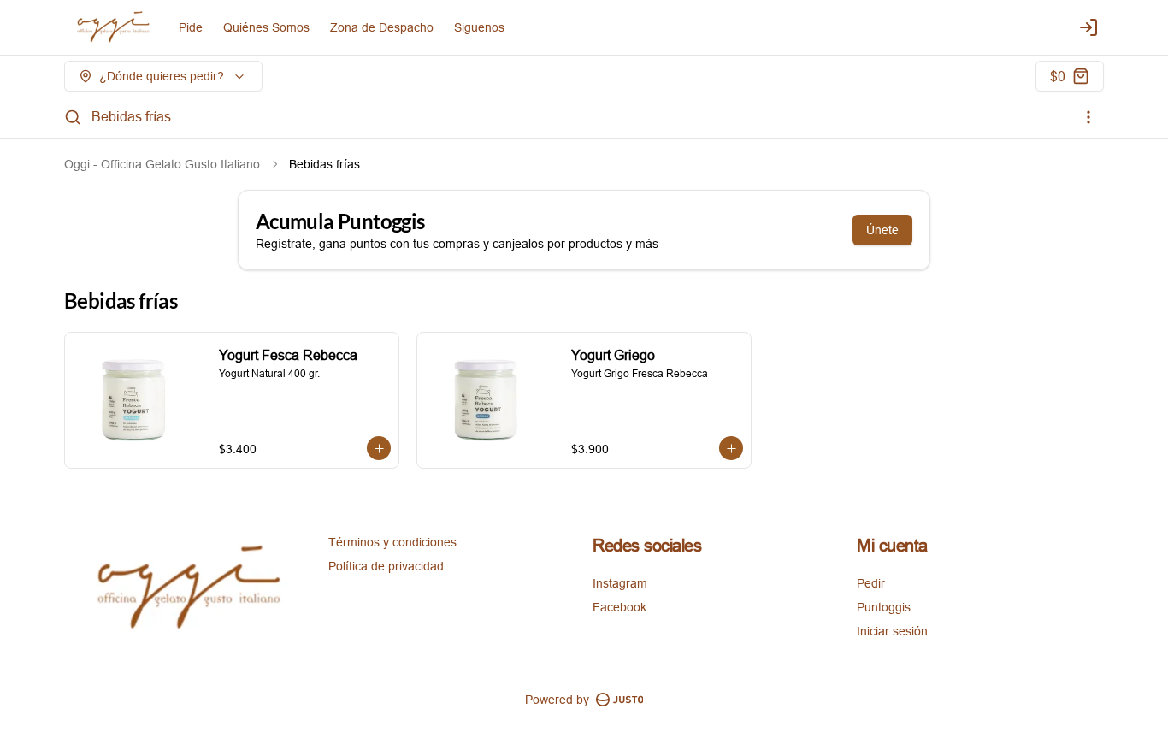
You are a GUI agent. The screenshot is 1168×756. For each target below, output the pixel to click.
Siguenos (479, 27)
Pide (191, 27)
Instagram (620, 583)
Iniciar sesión (892, 631)
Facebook (619, 607)
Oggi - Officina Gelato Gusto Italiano (162, 164)
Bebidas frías (131, 116)
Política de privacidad (386, 566)
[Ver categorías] (1088, 117)
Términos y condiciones (392, 542)
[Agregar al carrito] (379, 448)
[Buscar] (72, 117)
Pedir (871, 583)
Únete (882, 230)
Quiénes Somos (266, 27)
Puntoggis (884, 607)
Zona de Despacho (382, 27)
